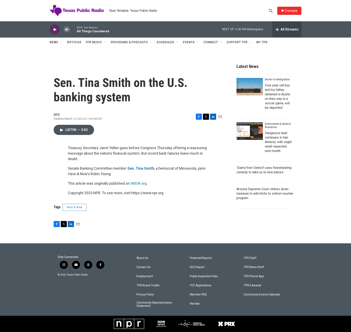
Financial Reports (201, 258)
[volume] (66, 29)
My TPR (262, 42)
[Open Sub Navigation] (61, 42)
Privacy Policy (145, 294)
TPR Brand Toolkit (147, 285)
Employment (144, 276)
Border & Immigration (277, 79)
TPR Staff (250, 258)
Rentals (195, 303)
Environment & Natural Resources (278, 125)
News (54, 42)
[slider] (73, 29)
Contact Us (143, 267)
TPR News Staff (254, 267)
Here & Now (74, 207)
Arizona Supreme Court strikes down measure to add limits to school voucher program (264, 193)
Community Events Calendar (262, 294)
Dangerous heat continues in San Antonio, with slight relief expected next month (278, 142)
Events (189, 42)
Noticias (74, 42)
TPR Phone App (254, 276)
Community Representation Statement (154, 304)
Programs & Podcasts (129, 42)
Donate (291, 11)
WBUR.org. (139, 183)
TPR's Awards (252, 285)
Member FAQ (198, 294)
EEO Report (197, 267)
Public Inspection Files (204, 276)
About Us (142, 258)
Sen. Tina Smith (140, 168)
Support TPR (237, 42)
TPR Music (94, 42)
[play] (54, 29)
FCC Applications (200, 285)
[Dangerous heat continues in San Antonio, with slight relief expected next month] (249, 131)
